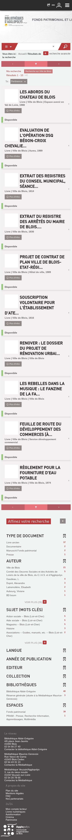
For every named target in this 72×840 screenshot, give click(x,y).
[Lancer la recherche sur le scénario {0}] (64, 46)
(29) (34, 602)
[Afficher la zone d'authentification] (59, 5)
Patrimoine (11, 819)
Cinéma (10, 817)
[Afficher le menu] (67, 5)
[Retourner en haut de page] (63, 521)
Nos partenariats (14, 798)
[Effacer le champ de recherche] (54, 46)
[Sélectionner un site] (54, 5)
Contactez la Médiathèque (18, 764)
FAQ (8, 796)
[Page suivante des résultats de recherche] (59, 64)
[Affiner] (36, 64)
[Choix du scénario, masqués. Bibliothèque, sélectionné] (10, 46)
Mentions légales (15, 793)
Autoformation (13, 814)
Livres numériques (15, 811)
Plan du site (12, 790)
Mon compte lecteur (16, 809)
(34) (34, 642)
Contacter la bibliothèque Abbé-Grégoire (25, 749)
